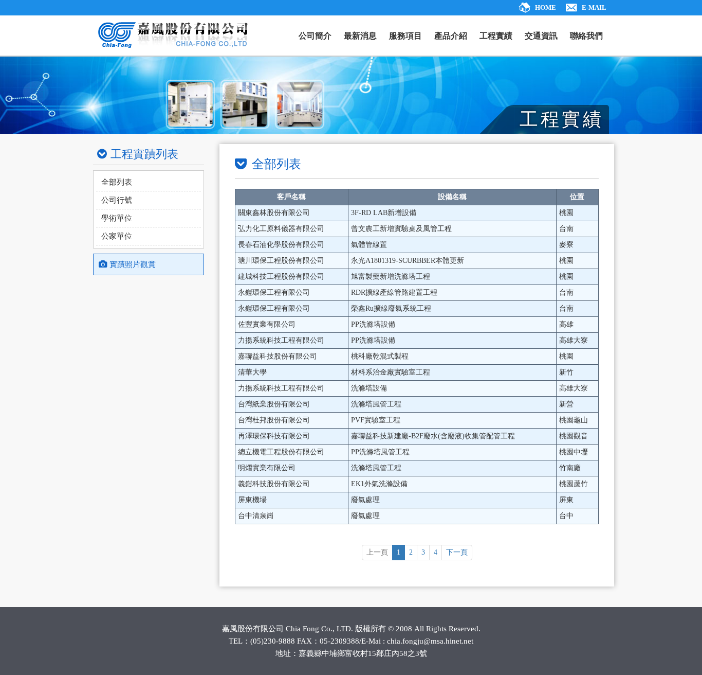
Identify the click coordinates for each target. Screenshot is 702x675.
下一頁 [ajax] (457, 552)
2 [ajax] (411, 552)
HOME (545, 7)
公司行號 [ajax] (116, 200)
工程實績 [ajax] (495, 35)
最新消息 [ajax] (360, 35)
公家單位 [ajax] (116, 236)
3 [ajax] (423, 552)
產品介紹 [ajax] (450, 35)
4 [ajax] (435, 552)
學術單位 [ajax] (116, 218)
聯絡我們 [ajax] (586, 35)
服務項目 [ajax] (405, 35)
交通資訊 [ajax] (541, 35)
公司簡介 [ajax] (315, 35)
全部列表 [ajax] (116, 182)
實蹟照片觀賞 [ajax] (132, 264)
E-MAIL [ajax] (594, 7)
